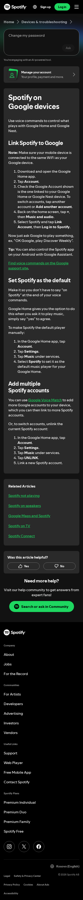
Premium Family (17, 821)
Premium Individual (20, 802)
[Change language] (35, 7)
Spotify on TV (19, 525)
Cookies (28, 884)
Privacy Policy (12, 884)
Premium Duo (15, 811)
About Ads (43, 884)
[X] (24, 846)
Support (10, 753)
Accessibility (11, 893)
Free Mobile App (17, 772)
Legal (7, 876)
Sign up (45, 7)
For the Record (16, 673)
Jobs (8, 664)
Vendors (11, 732)
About (9, 654)
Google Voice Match (45, 399)
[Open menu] (76, 6)
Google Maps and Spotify (29, 515)
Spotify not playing (24, 495)
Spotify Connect (21, 535)
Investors (11, 723)
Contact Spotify (17, 781)
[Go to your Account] (72, 74)
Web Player (13, 762)
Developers (13, 703)
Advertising (13, 713)
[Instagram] (9, 846)
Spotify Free (14, 831)
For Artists (12, 694)
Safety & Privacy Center (27, 876)
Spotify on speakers (24, 505)
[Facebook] (38, 846)
